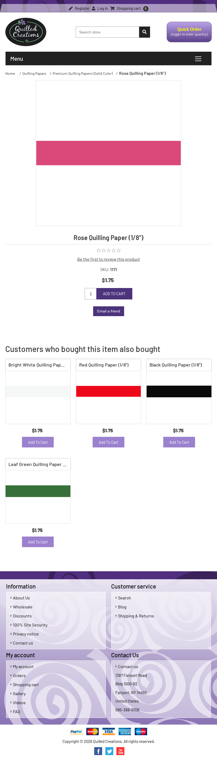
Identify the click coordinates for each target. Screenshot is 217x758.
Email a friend (108, 311)
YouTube (120, 751)
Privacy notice (26, 633)
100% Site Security (30, 624)
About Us (21, 597)
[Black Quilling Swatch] (179, 391)
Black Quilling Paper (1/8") (176, 365)
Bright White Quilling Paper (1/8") (39, 365)
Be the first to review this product (108, 259)
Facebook (98, 751)
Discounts (22, 615)
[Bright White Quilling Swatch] (38, 391)
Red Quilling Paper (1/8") (103, 365)
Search (124, 597)
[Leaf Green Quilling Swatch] (38, 491)
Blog (122, 606)
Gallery (19, 693)
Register (82, 8)
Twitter (109, 751)
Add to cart (114, 293)
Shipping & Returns (136, 615)
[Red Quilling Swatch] (108, 391)
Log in (102, 8)
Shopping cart (26, 684)
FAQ (16, 711)
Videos (19, 702)
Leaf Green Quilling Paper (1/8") (39, 464)
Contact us (23, 642)
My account (23, 666)
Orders (19, 675)
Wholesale (23, 606)
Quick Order (187, 34)
